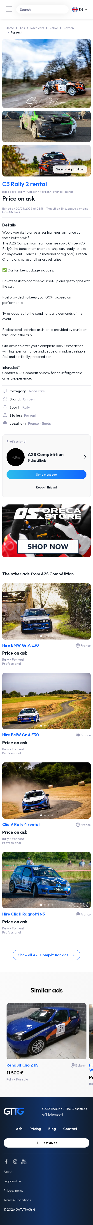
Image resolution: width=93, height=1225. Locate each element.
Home (10, 28)
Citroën (69, 28)
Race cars (37, 28)
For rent (16, 32)
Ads (22, 28)
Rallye (54, 28)
